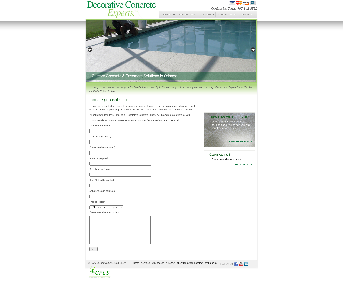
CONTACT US (247, 14)
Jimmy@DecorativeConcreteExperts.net (158, 120)
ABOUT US (206, 14)
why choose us (159, 263)
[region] (171, 51)
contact (199, 263)
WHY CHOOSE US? (187, 14)
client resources (185, 263)
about (172, 263)
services (145, 263)
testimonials (211, 263)
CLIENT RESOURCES (227, 14)
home (136, 263)
